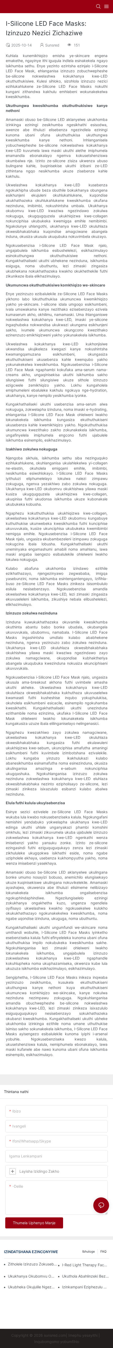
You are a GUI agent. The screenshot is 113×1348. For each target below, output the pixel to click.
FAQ (103, 1251)
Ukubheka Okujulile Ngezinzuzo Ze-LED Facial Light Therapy (31, 1287)
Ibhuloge (88, 1251)
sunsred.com (55, 1335)
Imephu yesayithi (82, 1335)
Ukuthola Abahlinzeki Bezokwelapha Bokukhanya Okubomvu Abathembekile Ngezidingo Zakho (85, 1276)
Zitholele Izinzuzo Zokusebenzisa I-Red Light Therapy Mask (33, 1264)
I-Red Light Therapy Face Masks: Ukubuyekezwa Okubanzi (85, 1265)
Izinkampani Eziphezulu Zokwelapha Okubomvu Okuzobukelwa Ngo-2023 (85, 1287)
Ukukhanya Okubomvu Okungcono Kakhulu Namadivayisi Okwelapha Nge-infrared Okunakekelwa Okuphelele (31, 1276)
